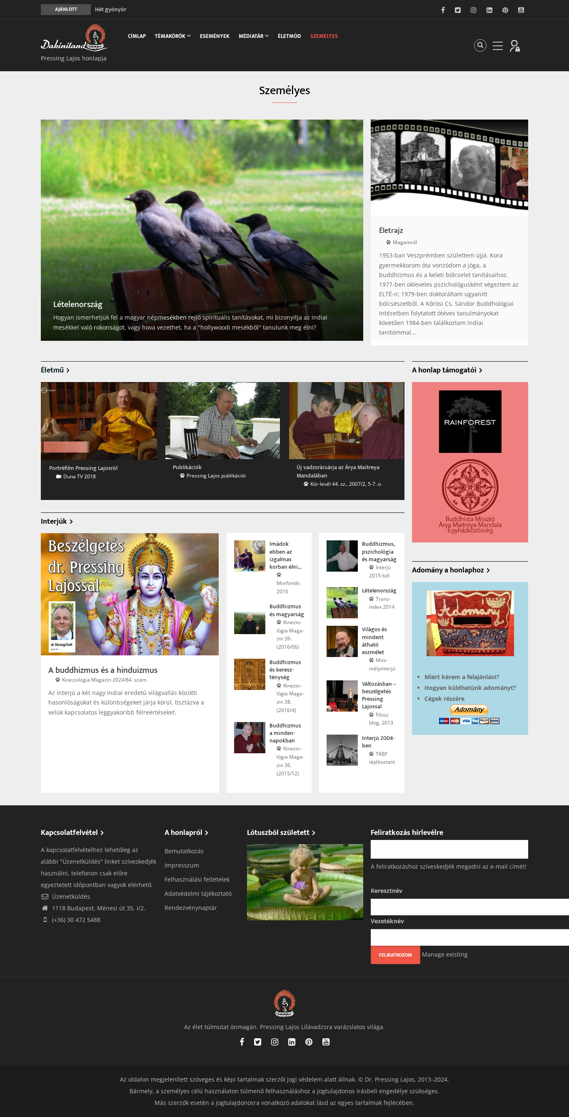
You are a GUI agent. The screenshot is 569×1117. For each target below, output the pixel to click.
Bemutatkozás (184, 851)
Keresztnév (386, 891)
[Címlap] (78, 37)
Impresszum (182, 865)
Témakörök (171, 36)
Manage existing (445, 954)
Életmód (289, 36)
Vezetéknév (387, 921)
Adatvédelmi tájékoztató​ (198, 893)
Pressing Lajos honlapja (74, 58)
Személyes (324, 36)
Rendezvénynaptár (191, 908)
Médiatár (252, 36)
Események (215, 36)
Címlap (137, 36)
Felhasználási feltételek (197, 879)
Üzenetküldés (70, 896)
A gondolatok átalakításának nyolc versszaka (150, 9)
